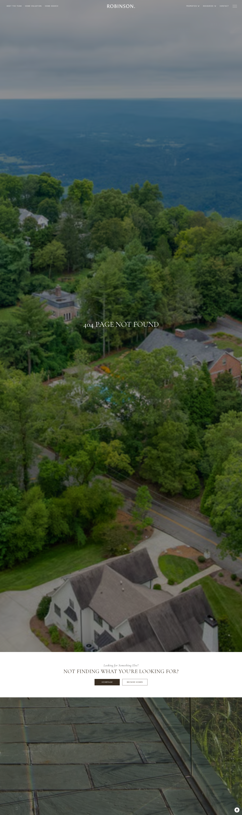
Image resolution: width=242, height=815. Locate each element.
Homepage (107, 682)
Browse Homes (135, 682)
